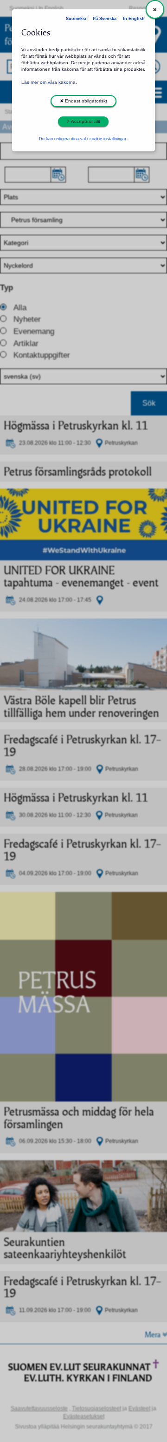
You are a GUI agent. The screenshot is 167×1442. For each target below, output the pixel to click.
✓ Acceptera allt (83, 121)
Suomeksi (76, 18)
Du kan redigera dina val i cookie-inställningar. (83, 138)
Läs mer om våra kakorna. (49, 82)
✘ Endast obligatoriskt (83, 100)
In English (134, 18)
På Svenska (104, 18)
